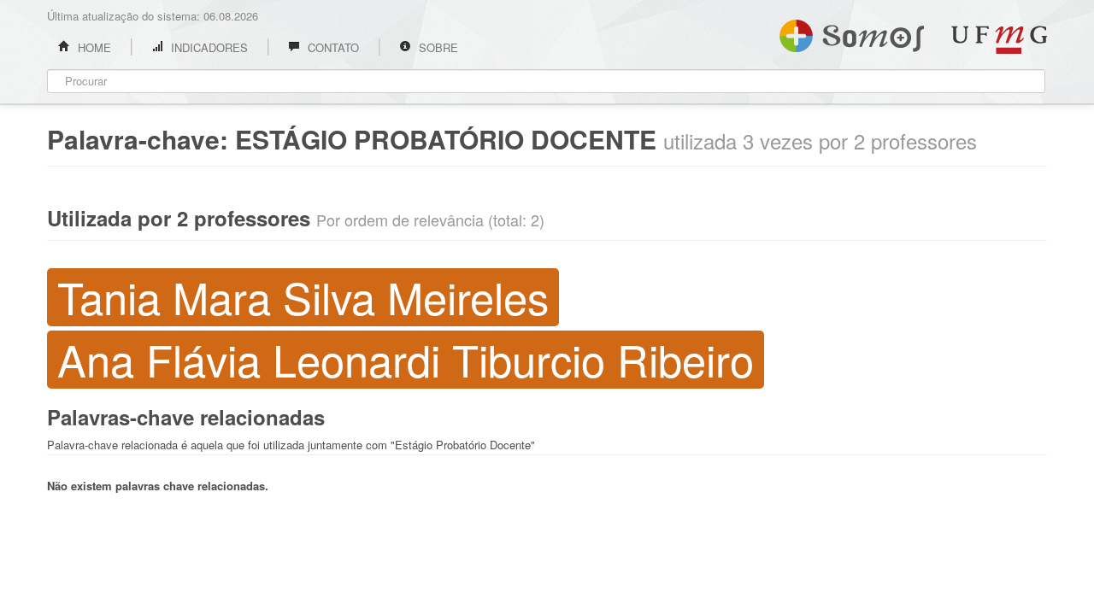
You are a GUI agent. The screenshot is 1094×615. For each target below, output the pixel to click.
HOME (92, 47)
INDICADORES (208, 47)
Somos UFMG (852, 32)
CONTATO (331, 47)
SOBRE (436, 47)
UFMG (999, 40)
